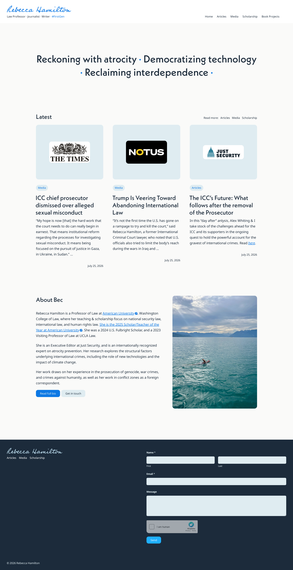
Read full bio (48, 393)
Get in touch (73, 393)
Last (220, 466)
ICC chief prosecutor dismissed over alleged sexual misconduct (65, 205)
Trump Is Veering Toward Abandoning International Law (145, 205)
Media (42, 188)
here (251, 243)
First (148, 466)
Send (154, 540)
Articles (196, 188)
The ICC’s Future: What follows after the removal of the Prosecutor (221, 205)
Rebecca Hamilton (38, 10)
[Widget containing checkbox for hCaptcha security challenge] (172, 526)
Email (150, 473)
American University (118, 313)
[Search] (285, 16)
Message (151, 491)
